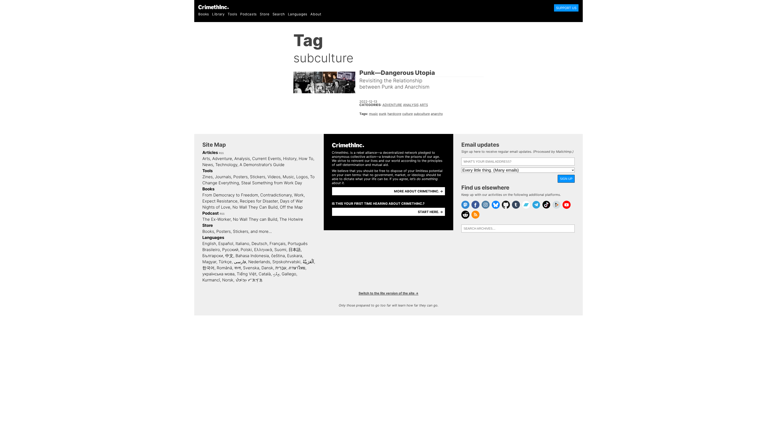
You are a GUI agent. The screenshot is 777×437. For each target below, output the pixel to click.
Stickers (257, 176)
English (209, 243)
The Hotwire (291, 219)
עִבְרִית (280, 267)
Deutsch (259, 243)
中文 (229, 255)
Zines (207, 176)
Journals (223, 176)
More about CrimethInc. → (418, 191)
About (315, 14)
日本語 (295, 249)
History (289, 158)
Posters (240, 176)
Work (299, 195)
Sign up (566, 178)
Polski (246, 249)
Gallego (289, 274)
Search (279, 14)
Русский (230, 249)
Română (224, 267)
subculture (422, 114)
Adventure (392, 105)
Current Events (266, 158)
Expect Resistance (220, 201)
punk (382, 114)
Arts (424, 105)
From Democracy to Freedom (230, 195)
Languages (298, 14)
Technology (226, 164)
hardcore (394, 114)
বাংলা (237, 267)
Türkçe (225, 261)
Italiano (242, 243)
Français (278, 243)
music (373, 114)
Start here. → (430, 212)
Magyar (209, 261)
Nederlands (259, 261)
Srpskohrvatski (286, 261)
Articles (210, 152)
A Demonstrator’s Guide (262, 164)
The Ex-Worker (216, 219)
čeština (278, 255)
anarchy (437, 114)
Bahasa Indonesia (252, 255)
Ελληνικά (263, 249)
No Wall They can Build (255, 219)
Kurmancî (211, 280)
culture (407, 114)
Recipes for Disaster (259, 201)
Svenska (251, 267)
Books (203, 14)
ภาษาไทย (297, 267)
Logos (302, 176)
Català (265, 274)
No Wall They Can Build (255, 207)
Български (212, 255)
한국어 (208, 267)
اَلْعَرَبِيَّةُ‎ (308, 261)
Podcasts (248, 14)
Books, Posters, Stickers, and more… (237, 231)
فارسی (240, 261)
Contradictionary (276, 195)
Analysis (411, 105)
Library (218, 14)
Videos (273, 176)
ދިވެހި (276, 274)
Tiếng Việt (246, 274)
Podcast (210, 213)
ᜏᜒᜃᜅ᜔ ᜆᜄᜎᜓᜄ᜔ (249, 280)
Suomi (280, 249)
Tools (232, 14)
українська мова (218, 274)
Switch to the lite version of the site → (388, 293)
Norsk (227, 280)
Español (225, 243)
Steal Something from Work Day (271, 182)
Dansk (267, 267)
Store (264, 14)
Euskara (294, 255)
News (207, 164)
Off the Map (291, 207)
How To (306, 158)
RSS (221, 153)
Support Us (566, 8)
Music (288, 176)
